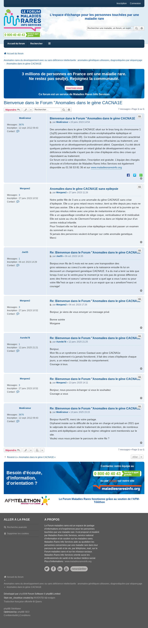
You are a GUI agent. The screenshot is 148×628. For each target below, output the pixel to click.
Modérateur (25, 118)
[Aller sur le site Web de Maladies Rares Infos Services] (117, 488)
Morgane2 (25, 188)
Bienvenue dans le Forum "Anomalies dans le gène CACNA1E (63, 102)
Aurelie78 (25, 338)
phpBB (22, 594)
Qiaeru (38, 601)
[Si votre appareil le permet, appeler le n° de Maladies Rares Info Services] (117, 474)
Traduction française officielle (18, 601)
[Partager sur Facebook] (128, 175)
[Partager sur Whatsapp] (141, 175)
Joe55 (25, 252)
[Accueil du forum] (22, 20)
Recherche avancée (17, 527)
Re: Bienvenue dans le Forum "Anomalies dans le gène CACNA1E (95, 252)
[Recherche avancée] (141, 28)
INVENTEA (39, 598)
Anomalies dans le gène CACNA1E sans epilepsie (84, 188)
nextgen (51, 598)
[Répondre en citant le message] (139, 116)
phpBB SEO (23, 612)
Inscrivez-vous (74, 88)
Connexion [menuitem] (135, 3)
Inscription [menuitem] (122, 3)
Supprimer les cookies (18, 533)
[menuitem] (11, 616)
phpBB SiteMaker (12, 608)
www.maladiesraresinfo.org (106, 167)
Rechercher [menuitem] (36, 43)
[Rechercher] (136, 28)
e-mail (113, 480)
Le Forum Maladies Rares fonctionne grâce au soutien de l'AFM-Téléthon (99, 500)
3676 (21, 124)
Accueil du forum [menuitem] (16, 43)
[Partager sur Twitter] (135, 175)
